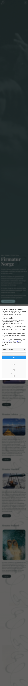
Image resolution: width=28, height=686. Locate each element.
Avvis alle (14, 353)
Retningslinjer (17, 341)
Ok (14, 357)
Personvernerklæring (7, 341)
